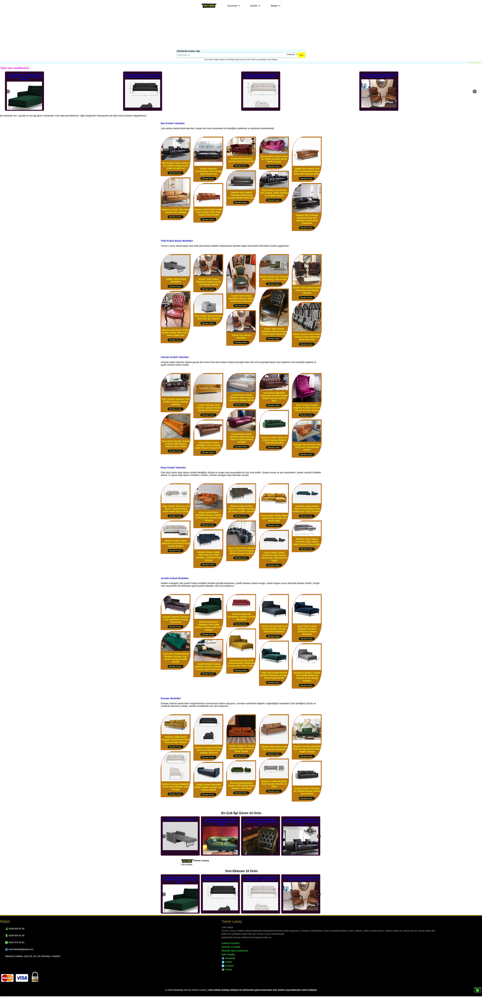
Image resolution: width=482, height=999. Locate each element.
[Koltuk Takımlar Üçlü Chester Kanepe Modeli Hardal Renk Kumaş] (208, 402)
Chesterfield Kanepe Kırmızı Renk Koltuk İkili (241, 160)
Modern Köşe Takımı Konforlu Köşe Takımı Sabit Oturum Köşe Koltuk (307, 542)
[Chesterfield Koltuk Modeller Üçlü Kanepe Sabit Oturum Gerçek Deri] (208, 439)
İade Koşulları (228, 954)
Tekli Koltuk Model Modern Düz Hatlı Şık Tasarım (208, 317)
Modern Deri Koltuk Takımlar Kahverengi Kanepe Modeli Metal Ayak (241, 195)
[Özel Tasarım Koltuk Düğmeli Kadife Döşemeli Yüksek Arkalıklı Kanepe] (307, 402)
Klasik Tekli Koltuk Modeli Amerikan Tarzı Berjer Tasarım (307, 290)
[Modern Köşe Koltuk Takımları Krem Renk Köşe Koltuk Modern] (175, 537)
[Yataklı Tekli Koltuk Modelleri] (175, 276)
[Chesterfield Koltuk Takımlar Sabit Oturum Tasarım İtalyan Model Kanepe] (241, 431)
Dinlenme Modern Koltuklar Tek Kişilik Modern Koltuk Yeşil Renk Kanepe (209, 626)
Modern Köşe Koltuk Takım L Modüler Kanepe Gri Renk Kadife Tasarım (241, 509)
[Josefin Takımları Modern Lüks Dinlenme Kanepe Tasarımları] (175, 613)
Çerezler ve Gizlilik (231, 947)
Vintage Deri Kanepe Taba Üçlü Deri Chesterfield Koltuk (307, 447)
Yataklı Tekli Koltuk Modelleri (176, 280)
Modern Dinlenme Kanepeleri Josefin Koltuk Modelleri (241, 617)
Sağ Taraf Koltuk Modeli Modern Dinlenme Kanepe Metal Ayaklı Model (274, 675)
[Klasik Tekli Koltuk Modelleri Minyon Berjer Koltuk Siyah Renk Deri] (274, 325)
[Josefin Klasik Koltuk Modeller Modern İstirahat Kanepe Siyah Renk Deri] (208, 661)
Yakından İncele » (175, 173)
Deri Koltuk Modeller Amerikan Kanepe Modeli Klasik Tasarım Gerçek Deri (274, 397)
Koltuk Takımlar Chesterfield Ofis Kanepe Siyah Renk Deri (208, 171)
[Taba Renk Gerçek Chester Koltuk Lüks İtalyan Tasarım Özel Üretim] (175, 438)
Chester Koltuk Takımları (175, 357)
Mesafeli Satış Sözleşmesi (235, 950)
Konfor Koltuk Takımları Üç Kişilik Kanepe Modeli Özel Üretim (307, 791)
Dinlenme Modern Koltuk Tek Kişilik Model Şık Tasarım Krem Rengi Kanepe (307, 677)
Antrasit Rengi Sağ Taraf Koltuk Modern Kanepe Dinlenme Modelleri (274, 629)
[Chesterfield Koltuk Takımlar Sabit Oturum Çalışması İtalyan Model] (241, 391)
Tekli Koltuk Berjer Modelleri (177, 240)
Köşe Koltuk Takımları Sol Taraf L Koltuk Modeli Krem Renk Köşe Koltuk (176, 509)
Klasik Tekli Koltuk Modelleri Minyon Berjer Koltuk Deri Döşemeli (241, 298)
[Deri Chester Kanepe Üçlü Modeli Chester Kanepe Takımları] (175, 396)
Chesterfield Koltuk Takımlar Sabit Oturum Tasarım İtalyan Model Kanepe (241, 438)
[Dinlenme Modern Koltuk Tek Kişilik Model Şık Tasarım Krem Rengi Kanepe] (307, 669)
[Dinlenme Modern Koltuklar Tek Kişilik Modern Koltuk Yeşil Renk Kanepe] (208, 618)
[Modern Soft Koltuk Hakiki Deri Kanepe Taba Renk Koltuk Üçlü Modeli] (208, 206)
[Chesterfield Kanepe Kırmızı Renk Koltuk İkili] (241, 155)
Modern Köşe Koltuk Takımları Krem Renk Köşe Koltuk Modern (176, 543)
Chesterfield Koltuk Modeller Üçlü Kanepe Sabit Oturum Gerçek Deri (208, 445)
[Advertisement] (241, 30)
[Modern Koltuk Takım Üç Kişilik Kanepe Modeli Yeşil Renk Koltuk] (274, 434)
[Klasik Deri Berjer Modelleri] (241, 332)
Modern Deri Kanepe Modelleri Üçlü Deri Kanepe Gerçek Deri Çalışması (307, 219)
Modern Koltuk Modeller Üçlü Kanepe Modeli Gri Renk (274, 784)
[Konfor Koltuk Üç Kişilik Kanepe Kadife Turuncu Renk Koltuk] (241, 742)
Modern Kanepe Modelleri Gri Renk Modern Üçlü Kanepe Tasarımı (25, 75)
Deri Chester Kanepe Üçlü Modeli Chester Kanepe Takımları (176, 402)
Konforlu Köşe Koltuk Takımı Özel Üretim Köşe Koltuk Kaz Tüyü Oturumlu (307, 509)
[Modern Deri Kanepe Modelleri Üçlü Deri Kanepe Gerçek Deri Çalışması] (307, 212)
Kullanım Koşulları (231, 943)
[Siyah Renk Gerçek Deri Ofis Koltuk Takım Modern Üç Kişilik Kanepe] (274, 187)
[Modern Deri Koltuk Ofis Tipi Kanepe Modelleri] (274, 743)
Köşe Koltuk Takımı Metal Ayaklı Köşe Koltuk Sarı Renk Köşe (274, 518)
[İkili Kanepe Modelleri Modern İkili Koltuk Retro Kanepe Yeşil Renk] (241, 780)
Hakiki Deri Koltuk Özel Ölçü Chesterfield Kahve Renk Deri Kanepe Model (307, 171)
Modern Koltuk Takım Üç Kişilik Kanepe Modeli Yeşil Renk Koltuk (274, 440)
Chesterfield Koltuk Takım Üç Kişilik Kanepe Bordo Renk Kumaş (274, 159)
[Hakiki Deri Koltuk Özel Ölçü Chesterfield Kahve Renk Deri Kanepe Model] (307, 165)
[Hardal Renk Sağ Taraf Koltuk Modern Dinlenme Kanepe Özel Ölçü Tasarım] (241, 657)
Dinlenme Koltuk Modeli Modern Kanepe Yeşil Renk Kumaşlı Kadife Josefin (176, 658)
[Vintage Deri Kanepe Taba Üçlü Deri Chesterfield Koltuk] (307, 441)
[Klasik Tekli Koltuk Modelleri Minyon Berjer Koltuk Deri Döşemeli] (241, 292)
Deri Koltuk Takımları (173, 123)
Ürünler (254, 6)
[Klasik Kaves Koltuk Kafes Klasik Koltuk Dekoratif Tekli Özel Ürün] (307, 331)
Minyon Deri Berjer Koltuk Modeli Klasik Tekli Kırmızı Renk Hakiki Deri (176, 333)
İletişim (274, 6)
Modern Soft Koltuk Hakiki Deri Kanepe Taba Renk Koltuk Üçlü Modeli (209, 212)
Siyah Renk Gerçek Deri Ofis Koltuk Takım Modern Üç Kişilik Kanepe (274, 193)
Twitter (228, 962)
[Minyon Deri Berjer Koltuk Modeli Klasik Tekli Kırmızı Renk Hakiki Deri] (175, 327)
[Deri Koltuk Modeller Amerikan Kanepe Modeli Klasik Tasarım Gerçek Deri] (274, 389)
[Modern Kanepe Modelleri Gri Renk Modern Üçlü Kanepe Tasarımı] (208, 744)
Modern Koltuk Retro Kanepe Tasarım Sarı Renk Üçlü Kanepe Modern (379, 76)
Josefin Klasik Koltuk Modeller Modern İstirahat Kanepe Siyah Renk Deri (208, 667)
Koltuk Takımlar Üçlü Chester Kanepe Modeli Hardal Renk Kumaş (208, 408)
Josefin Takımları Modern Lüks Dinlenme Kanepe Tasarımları (175, 619)
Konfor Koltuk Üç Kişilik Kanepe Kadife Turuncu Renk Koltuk (241, 749)
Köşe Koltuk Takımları (173, 467)
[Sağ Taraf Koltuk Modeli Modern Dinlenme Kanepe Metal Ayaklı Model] (274, 669)
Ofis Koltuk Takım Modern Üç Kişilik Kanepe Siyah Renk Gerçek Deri (176, 166)
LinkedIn (229, 965)
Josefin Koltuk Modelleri (175, 578)
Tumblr (228, 969)
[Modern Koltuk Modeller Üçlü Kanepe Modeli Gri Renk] (274, 778)
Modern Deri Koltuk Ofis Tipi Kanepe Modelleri (274, 748)
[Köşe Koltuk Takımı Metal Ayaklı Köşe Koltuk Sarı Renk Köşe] (274, 512)
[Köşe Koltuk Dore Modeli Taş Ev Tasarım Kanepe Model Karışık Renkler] (241, 545)
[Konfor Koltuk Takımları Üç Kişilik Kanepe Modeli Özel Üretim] (307, 785)
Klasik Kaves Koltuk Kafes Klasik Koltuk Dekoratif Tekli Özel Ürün (307, 337)
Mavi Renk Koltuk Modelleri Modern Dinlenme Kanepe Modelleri (307, 630)
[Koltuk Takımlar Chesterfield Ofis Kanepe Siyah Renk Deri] (208, 165)
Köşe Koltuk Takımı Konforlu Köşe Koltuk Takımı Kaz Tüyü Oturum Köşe (274, 556)
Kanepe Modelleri (171, 698)
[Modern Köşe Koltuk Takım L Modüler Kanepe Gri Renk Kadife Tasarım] (241, 503)
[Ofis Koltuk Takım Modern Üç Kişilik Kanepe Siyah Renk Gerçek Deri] (175, 160)
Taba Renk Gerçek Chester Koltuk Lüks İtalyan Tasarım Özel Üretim (176, 444)
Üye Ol (470, 63)
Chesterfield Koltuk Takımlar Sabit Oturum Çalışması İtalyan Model (241, 397)
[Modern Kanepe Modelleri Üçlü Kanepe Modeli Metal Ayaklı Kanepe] (307, 743)
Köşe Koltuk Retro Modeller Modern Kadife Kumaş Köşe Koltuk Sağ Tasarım (209, 516)
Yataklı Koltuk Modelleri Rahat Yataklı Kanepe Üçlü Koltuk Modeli (208, 787)
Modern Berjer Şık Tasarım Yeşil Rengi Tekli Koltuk (274, 278)
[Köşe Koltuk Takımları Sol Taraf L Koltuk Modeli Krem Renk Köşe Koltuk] (175, 503)
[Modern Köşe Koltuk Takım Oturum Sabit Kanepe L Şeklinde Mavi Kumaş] (208, 549)
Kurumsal (232, 6)
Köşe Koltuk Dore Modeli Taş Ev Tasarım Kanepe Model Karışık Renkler (241, 551)
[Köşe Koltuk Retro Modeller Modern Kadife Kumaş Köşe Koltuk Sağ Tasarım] (208, 509)
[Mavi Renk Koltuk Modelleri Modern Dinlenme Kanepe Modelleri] (307, 623)
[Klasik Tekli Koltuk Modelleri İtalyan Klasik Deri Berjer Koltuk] (208, 276)
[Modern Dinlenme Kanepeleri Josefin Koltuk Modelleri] (241, 611)
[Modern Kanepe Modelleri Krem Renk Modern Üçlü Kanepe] (175, 781)
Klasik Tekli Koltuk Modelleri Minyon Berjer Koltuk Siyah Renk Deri (274, 331)
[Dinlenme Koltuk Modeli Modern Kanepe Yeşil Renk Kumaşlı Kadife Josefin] (175, 650)
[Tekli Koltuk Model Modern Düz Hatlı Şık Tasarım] (208, 313)
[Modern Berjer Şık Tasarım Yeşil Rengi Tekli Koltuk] (274, 273)
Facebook (230, 958)
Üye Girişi (476, 63)
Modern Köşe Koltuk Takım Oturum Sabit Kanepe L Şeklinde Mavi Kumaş (209, 556)
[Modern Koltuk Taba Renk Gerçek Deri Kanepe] (175, 206)
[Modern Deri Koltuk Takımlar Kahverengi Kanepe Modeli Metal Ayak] (241, 189)
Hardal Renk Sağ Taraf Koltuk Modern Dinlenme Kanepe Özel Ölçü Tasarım (241, 663)
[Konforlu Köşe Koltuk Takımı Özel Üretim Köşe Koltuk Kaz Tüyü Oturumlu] (307, 503)
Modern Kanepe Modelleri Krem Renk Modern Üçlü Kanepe (143, 75)
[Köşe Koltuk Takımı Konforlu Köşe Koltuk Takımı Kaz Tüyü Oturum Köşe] (274, 549)
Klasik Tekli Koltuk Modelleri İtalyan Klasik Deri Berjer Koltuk (261, 75)
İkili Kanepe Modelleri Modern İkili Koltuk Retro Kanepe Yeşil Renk (241, 786)
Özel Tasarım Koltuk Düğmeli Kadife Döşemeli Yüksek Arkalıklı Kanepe (307, 408)
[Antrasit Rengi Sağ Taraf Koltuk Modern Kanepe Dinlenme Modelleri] (274, 623)
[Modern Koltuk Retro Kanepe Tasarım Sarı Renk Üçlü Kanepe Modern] (175, 733)
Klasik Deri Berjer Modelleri (241, 336)
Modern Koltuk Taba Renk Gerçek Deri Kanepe (176, 210)
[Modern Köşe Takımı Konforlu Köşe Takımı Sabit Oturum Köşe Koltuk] (307, 536)
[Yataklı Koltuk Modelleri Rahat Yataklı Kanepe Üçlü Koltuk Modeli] (208, 781)
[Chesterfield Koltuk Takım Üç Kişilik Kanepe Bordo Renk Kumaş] (274, 153)
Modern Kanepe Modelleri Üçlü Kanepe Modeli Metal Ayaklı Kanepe (307, 749)
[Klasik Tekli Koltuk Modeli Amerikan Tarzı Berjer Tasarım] (307, 284)
